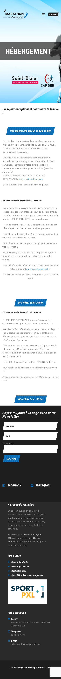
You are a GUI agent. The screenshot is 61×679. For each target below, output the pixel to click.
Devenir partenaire (20, 566)
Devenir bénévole (19, 562)
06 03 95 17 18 (18, 635)
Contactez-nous (18, 571)
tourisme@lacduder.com (31, 179)
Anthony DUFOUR (35, 667)
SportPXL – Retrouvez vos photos (27, 575)
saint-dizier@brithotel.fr (38, 269)
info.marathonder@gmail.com (26, 644)
